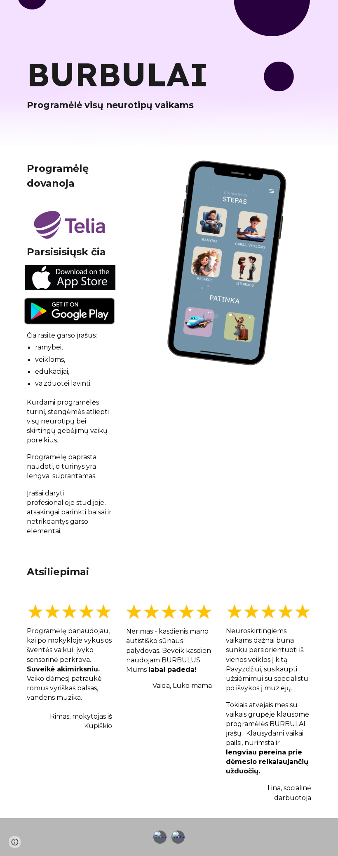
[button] (15, 842)
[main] (144, 84)
